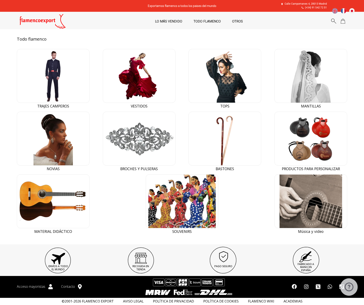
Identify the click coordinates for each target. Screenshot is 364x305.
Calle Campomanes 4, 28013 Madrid (306, 3)
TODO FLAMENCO (207, 21)
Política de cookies (221, 301)
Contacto (68, 286)
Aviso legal (133, 301)
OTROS (237, 21)
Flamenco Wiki (261, 301)
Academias (293, 301)
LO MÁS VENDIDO (168, 21)
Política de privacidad (173, 301)
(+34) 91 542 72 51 (316, 7)
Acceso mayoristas (31, 286)
